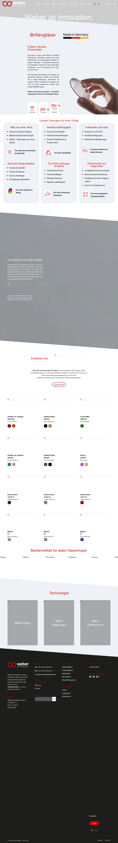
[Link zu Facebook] (111, 4)
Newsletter (92, 816)
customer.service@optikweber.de (45, 674)
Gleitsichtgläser (67, 667)
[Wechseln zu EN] (99, 4)
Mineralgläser (66, 677)
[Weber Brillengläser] (14, 4)
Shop (94, 823)
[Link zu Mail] (114, 4)
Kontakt (37, 688)
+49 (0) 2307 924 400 (45, 667)
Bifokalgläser (66, 673)
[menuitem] (38, 4)
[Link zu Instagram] (106, 4)
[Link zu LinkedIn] (108, 4)
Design (64, 690)
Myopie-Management (69, 680)
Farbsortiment (66, 696)
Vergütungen (66, 693)
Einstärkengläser (67, 670)
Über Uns (38, 685)
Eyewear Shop (94, 667)
